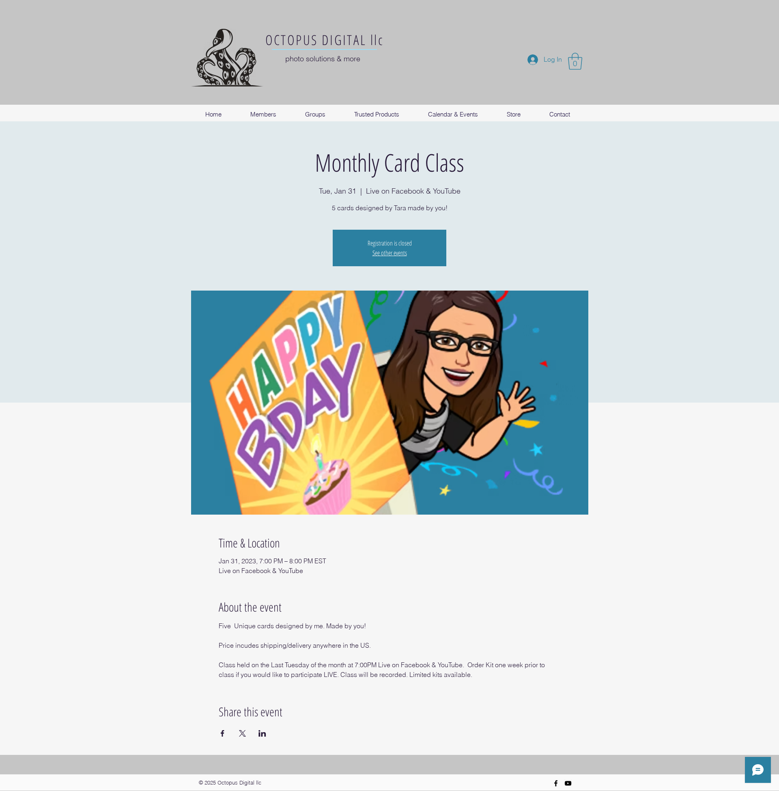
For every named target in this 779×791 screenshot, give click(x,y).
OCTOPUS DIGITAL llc (324, 39)
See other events (389, 252)
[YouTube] (568, 783)
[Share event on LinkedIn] (262, 733)
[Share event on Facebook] (222, 733)
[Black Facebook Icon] (556, 783)
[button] (575, 61)
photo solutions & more (322, 58)
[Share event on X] (242, 733)
